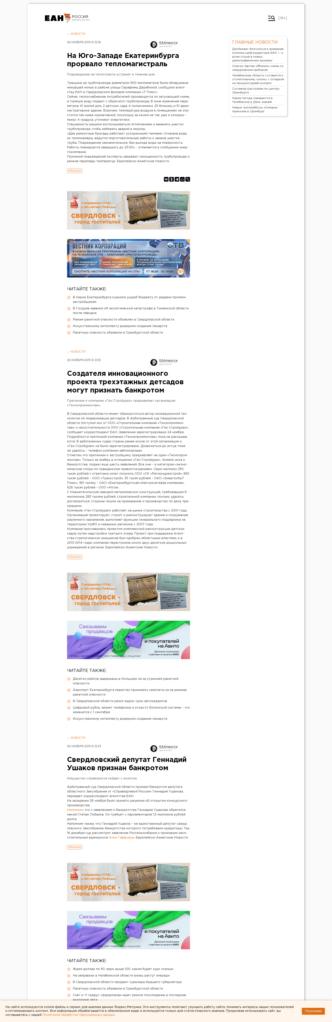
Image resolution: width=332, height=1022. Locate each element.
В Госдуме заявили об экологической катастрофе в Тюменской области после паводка (131, 311)
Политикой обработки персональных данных (78, 1015)
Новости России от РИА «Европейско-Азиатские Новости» (58, 18)
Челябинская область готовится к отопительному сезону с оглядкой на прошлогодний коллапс (258, 79)
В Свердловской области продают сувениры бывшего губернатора (127, 982)
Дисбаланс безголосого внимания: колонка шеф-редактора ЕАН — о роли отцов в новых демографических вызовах (258, 55)
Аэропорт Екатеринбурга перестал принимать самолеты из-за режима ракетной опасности (130, 692)
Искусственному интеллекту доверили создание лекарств (120, 326)
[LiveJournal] (187, 179)
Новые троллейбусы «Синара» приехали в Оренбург (255, 109)
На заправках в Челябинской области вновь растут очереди (121, 975)
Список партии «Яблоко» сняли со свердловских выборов (258, 68)
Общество (74, 171)
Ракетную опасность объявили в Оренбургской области (118, 332)
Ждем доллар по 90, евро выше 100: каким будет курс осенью (123, 969)
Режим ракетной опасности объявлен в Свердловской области (123, 319)
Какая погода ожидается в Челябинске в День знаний (252, 100)
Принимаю (313, 1011)
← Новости (76, 34)
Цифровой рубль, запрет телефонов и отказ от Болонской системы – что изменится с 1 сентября (131, 710)
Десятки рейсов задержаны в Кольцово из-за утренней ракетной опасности (125, 681)
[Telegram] (177, 179)
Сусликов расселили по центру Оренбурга (256, 91)
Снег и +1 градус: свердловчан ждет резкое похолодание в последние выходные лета (129, 997)
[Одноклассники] (171, 179)
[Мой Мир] (182, 179)
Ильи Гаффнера (121, 837)
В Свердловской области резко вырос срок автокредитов (120, 701)
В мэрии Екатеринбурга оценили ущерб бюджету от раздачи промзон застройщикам (129, 299)
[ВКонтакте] (166, 179)
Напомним (75, 810)
